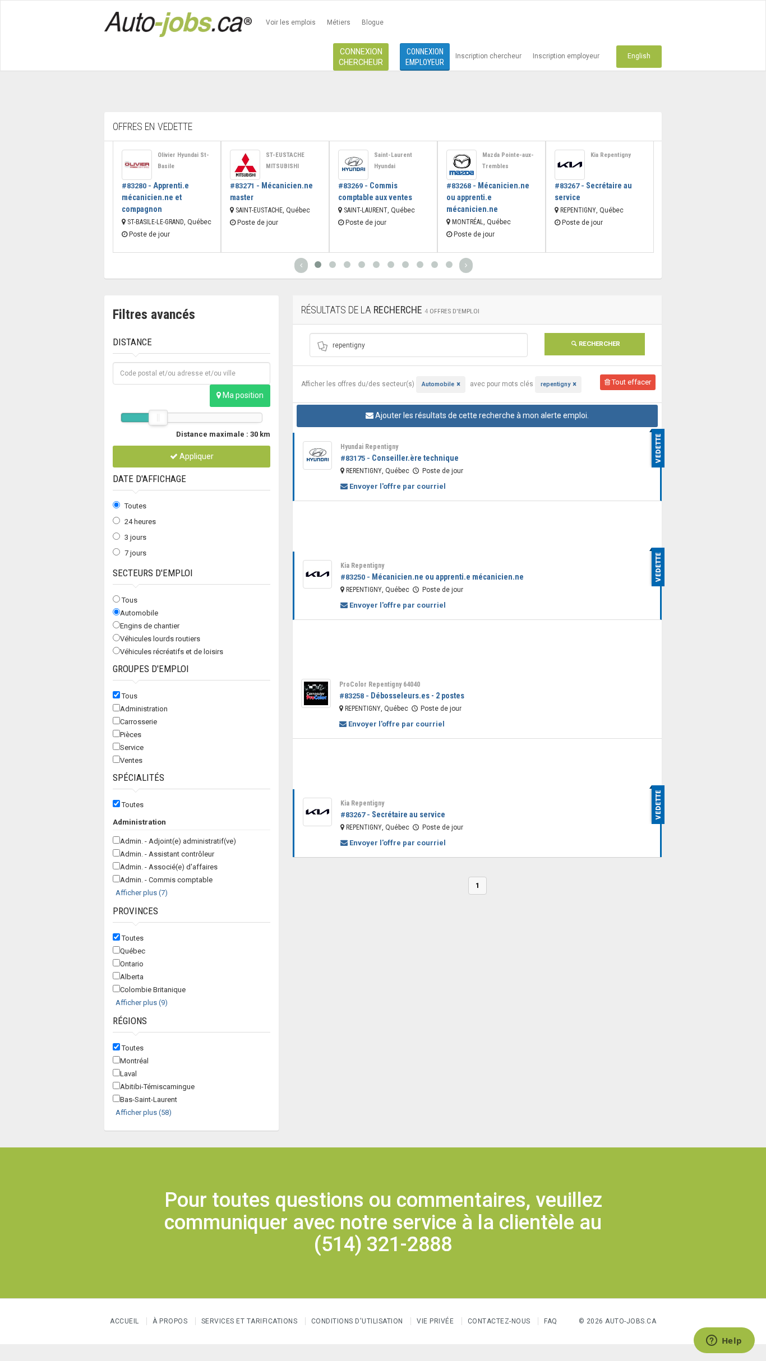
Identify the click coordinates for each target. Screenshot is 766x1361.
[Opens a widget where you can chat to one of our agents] (724, 1341)
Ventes (131, 760)
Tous (129, 600)
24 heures (140, 521)
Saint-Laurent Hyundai (393, 160)
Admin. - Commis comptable (166, 880)
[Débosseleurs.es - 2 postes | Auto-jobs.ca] (315, 693)
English (638, 56)
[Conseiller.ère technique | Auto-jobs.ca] (317, 455)
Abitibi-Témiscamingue (157, 1086)
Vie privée (436, 1321)
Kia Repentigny (610, 155)
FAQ (550, 1321)
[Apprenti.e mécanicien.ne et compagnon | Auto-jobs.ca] (137, 165)
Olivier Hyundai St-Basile (183, 160)
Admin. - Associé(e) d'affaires (169, 867)
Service (132, 747)
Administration (144, 709)
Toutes (135, 506)
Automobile (139, 613)
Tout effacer (630, 382)
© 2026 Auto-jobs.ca (618, 1321)
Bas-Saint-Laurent (148, 1099)
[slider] (158, 417)
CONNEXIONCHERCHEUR (361, 57)
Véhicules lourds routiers (160, 639)
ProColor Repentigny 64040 (379, 684)
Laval (128, 1074)
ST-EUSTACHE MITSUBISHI (285, 160)
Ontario (132, 964)
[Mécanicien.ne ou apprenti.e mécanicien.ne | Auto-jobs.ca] (461, 165)
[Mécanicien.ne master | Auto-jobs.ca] (245, 165)
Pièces (130, 734)
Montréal (134, 1061)
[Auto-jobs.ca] (178, 23)
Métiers (338, 22)
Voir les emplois (291, 22)
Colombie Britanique (153, 989)
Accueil (124, 1321)
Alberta (132, 977)
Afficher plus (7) (142, 892)
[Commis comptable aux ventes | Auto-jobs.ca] (353, 165)
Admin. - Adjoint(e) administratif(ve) (178, 841)
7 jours (135, 553)
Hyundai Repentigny (369, 447)
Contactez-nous (499, 1321)
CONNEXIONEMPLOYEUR (424, 57)
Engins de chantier (149, 626)
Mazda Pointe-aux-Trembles (508, 160)
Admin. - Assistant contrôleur (167, 854)
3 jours (135, 537)
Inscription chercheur (488, 56)
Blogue (373, 22)
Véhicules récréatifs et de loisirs (171, 651)
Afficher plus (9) (142, 1002)
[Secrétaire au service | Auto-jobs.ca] (570, 165)
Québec (132, 951)
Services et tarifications (249, 1321)
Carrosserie (138, 721)
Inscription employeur (566, 56)
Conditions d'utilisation (357, 1321)
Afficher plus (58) (144, 1112)
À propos (170, 1321)
